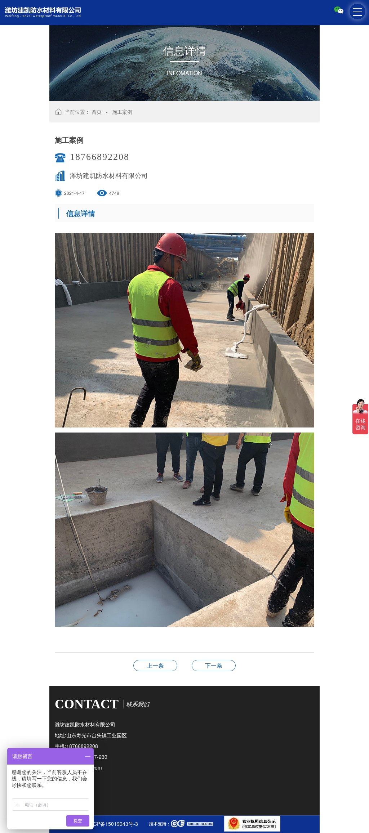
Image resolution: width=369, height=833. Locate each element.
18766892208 (99, 157)
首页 (97, 111)
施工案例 (122, 111)
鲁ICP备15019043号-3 (112, 823)
